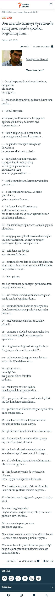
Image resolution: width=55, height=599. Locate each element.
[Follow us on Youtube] (25, 578)
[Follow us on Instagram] (11, 578)
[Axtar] (46, 595)
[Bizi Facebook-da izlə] (8, 595)
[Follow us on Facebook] (4, 578)
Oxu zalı (7, 18)
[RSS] (31, 578)
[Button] (25, 47)
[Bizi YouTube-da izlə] (34, 595)
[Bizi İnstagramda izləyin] (21, 595)
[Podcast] (38, 578)
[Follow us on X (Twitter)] (18, 578)
